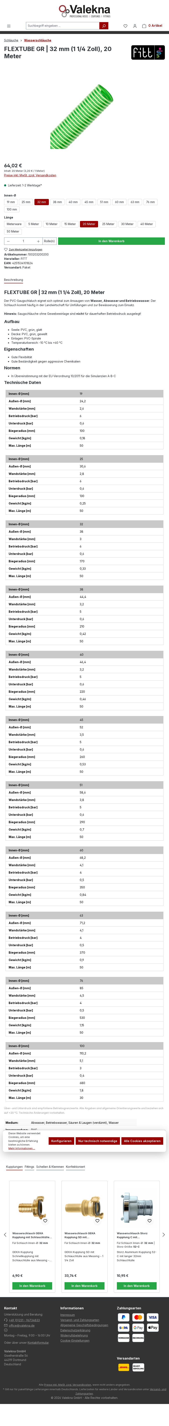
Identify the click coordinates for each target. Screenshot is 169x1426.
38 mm (57, 202)
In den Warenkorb (111, 241)
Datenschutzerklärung (75, 1330)
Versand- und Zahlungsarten (79, 1320)
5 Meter (33, 224)
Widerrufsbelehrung (74, 1335)
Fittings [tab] (29, 1166)
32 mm (41, 202)
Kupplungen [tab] (14, 1166)
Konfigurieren (61, 1140)
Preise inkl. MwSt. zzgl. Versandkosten (30, 175)
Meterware (14, 224)
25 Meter (108, 224)
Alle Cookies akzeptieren (142, 1140)
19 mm (11, 202)
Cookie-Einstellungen (74, 1340)
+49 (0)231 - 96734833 (24, 1320)
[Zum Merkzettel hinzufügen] (45, 1221)
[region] (84, 115)
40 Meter (146, 224)
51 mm (104, 202)
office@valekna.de (22, 1325)
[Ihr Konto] (135, 25)
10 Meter (52, 224)
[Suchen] (103, 25)
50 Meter (13, 231)
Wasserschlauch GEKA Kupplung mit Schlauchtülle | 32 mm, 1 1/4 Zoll (31, 1235)
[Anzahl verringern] (8, 241)
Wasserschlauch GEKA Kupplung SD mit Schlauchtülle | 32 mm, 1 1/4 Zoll (83, 1235)
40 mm (73, 202)
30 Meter (127, 224)
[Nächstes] (164, 1234)
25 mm (26, 202)
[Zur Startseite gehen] (84, 11)
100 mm (12, 209)
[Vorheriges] (5, 1234)
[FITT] (148, 54)
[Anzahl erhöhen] (38, 241)
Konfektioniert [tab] (75, 1166)
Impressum (67, 1315)
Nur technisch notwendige (97, 1140)
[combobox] (63, 25)
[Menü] (8, 25)
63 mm (135, 202)
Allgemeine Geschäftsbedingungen (84, 1325)
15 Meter (70, 224)
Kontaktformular (38, 1342)
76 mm (150, 202)
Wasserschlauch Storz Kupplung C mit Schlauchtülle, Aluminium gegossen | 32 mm (134, 1235)
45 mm (88, 202)
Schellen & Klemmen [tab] (50, 1166)
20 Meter (89, 224)
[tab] (13, 280)
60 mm (119, 202)
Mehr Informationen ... (21, 1148)
